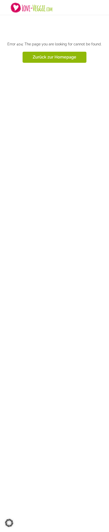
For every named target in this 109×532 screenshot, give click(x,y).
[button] (9, 523)
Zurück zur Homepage (54, 57)
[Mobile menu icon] (5, 7)
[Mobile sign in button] (103, 7)
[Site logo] (32, 8)
